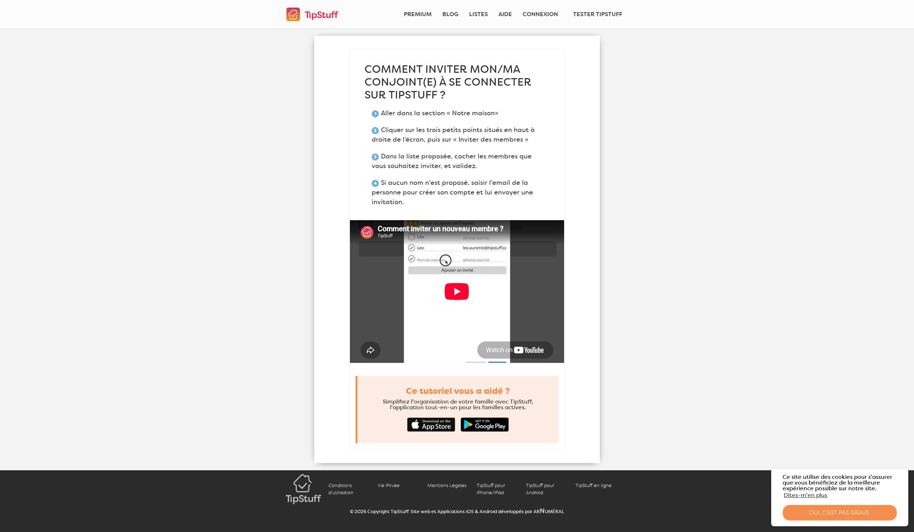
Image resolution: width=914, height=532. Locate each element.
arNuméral (548, 511)
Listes (478, 14)
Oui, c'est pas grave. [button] (839, 512)
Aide (505, 14)
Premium (418, 14)
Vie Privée (389, 485)
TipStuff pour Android (540, 489)
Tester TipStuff (597, 14)
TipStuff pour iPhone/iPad (491, 489)
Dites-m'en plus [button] (805, 495)
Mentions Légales (446, 485)
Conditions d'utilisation (340, 489)
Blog (450, 14)
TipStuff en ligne (594, 485)
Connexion (540, 14)
